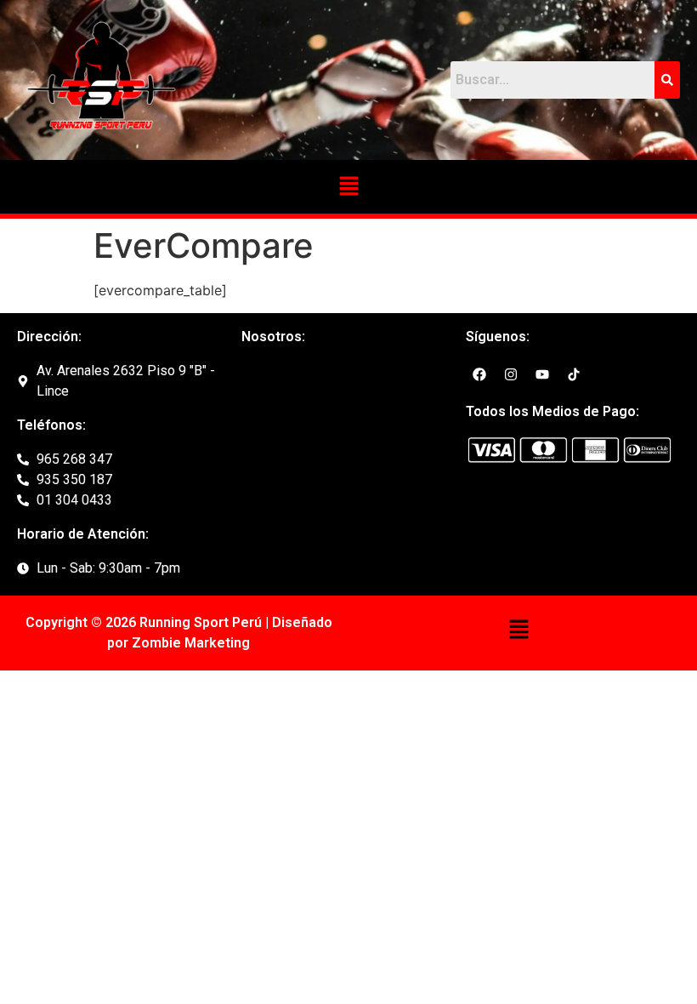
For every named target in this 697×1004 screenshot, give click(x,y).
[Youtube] (542, 374)
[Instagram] (510, 374)
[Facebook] (479, 374)
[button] (349, 186)
